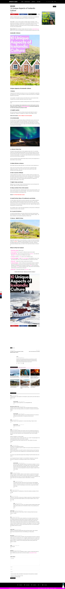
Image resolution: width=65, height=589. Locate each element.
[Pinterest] (49, 2)
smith (11, 545)
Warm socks (13, 269)
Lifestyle (48, 588)
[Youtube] (52, 2)
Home (22, 1)
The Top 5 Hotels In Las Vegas (34, 351)
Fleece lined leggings (14, 258)
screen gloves (15, 262)
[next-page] (12, 389)
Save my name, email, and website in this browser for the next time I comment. (24, 573)
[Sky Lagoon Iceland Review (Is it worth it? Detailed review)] (25, 372)
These (18, 266)
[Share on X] (1, 297)
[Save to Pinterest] (1, 294)
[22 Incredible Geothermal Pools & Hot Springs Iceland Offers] (25, 382)
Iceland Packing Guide (25, 106)
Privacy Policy (51, 588)
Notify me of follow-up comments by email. (17, 575)
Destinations (27, 1)
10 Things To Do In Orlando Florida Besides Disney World (16, 352)
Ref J (11, 395)
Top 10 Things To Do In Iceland (25, 115)
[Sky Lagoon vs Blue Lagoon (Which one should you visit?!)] (14, 372)
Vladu (11, 419)
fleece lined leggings (24, 258)
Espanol (55, 588)
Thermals (12, 256)
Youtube (38, 1)
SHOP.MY (33, 1)
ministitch (11, 550)
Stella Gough (12, 510)
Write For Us (42, 588)
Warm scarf (13, 261)
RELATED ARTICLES (14, 367)
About (39, 588)
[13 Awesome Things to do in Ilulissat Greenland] (14, 382)
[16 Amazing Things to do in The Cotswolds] (35, 382)
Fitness (45, 588)
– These (20, 256)
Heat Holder (27, 269)
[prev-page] (10, 389)
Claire (12, 12)
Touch (12, 262)
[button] (55, 1)
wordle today (12, 529)
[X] (51, 2)
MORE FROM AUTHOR (22, 367)
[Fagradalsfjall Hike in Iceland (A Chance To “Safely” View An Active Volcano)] (35, 372)
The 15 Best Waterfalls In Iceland (19, 194)
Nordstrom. (32, 253)
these (31, 265)
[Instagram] (48, 2)
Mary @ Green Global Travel (14, 406)
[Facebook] (46, 2)
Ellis (10, 496)
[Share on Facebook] (1, 296)
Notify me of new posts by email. (15, 576)
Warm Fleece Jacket (14, 250)
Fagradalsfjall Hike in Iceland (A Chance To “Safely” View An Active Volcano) (35, 377)
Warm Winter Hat (14, 253)
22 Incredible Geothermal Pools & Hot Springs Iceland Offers (24, 387)
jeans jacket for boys (32, 552)
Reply (10, 411)
